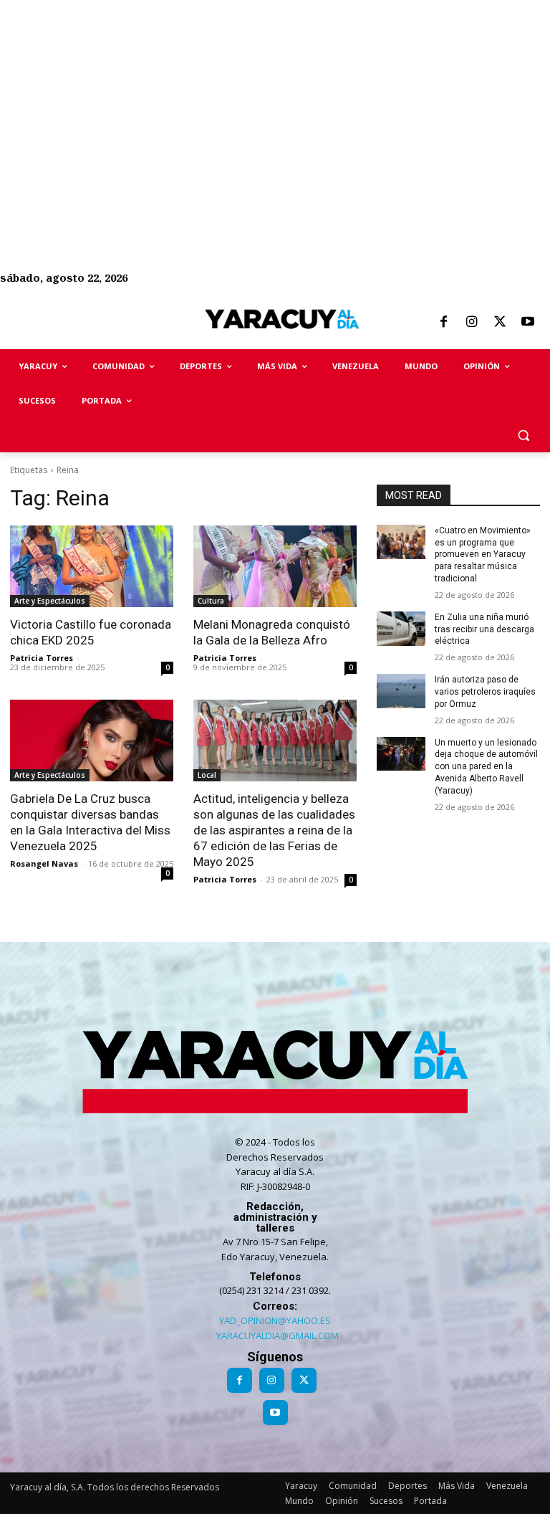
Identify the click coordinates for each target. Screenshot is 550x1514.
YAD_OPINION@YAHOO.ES (275, 1320)
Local (207, 775)
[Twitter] (500, 322)
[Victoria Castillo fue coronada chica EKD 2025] (91, 566)
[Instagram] (471, 322)
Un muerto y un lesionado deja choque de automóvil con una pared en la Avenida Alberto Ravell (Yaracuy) (486, 767)
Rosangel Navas (44, 863)
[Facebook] (443, 322)
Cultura (211, 601)
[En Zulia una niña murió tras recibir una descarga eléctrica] (401, 628)
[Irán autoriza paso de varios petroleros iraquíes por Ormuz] (401, 691)
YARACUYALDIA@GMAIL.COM (277, 1335)
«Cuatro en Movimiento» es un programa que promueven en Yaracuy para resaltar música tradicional (483, 554)
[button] (523, 435)
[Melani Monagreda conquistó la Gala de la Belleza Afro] (275, 566)
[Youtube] (528, 322)
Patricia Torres (41, 657)
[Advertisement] (275, 100)
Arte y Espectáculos (49, 601)
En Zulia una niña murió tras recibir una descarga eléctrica (484, 629)
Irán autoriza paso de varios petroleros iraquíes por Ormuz (485, 692)
